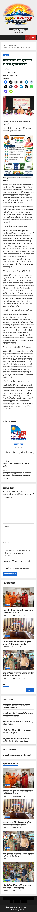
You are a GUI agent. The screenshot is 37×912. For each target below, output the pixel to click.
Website (6, 542)
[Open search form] (22, 38)
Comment (7, 497)
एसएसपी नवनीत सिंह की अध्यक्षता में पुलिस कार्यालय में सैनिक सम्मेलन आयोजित (17, 642)
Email (6, 534)
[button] (3, 38)
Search (6, 684)
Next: (17, 474)
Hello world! (27, 755)
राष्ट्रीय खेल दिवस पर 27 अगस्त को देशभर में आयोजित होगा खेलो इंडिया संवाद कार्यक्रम (16, 739)
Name (6, 526)
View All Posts (26, 452)
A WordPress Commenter (11, 755)
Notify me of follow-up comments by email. (17, 562)
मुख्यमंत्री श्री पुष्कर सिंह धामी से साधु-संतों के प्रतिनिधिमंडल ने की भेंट (18, 611)
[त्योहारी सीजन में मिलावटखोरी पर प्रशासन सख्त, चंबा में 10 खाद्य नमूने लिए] (18, 872)
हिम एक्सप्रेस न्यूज (18, 29)
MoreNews (13, 909)
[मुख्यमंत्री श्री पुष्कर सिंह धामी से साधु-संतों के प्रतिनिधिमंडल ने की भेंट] (18, 597)
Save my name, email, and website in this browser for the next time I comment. (19, 553)
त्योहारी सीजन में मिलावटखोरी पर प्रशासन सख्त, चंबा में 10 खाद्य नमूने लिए (17, 731)
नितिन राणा (7, 69)
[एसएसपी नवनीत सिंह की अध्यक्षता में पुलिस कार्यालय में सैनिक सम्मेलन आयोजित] (18, 628)
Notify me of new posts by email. (17, 568)
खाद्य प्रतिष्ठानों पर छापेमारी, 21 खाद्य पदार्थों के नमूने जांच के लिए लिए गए (18, 674)
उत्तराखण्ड (6, 55)
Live (33, 38)
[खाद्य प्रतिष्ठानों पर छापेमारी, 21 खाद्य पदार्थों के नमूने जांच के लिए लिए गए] (18, 660)
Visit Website (10, 452)
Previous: (16, 463)
